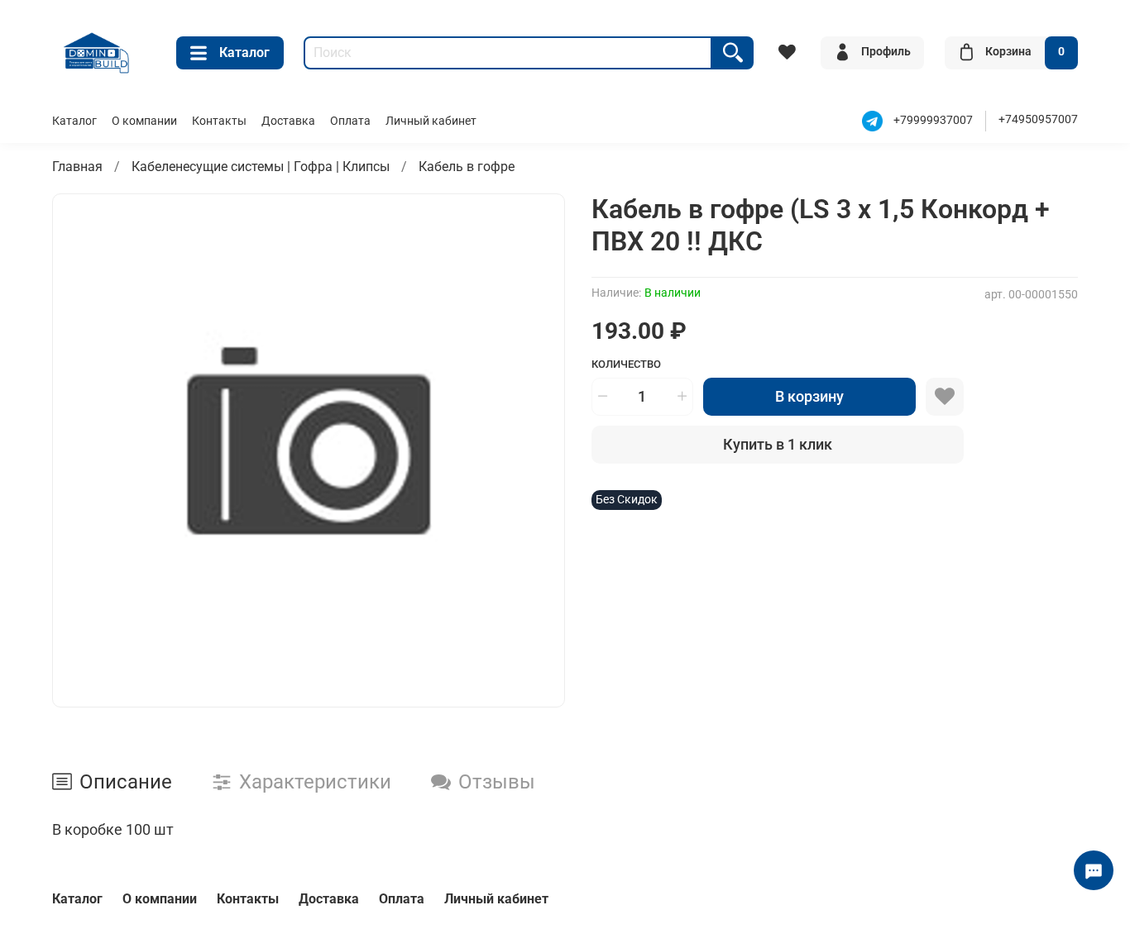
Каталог (244, 52)
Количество (626, 364)
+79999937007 (933, 120)
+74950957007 (1038, 119)
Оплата (350, 121)
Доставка (288, 121)
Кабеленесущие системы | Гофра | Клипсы (261, 166)
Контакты (219, 121)
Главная (77, 166)
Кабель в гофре (467, 166)
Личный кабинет (430, 121)
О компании (144, 121)
